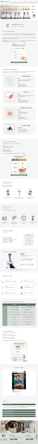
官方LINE (16, 439)
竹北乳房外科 (17, 442)
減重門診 (31, 2)
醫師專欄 (33, 2)
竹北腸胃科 (11, 442)
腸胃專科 (16, 2)
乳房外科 (22, 2)
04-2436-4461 (30, 436)
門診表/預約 (36, 2)
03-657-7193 (14, 436)
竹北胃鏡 (27, 442)
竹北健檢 (24, 442)
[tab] (19, 404)
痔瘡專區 (19, 2)
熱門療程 (14, 2)
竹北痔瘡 (14, 442)
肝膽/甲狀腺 (25, 2)
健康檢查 (28, 2)
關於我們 (11, 2)
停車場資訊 (11, 439)
